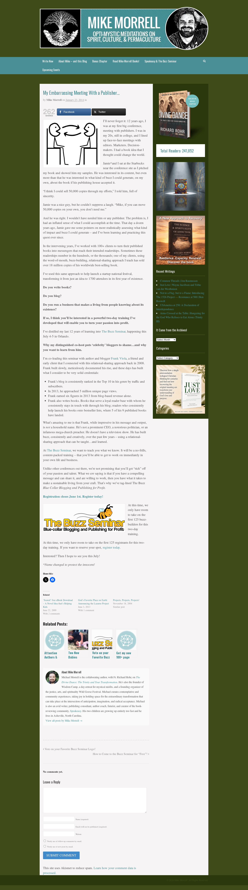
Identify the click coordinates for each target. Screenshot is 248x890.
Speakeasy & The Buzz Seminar (161, 61)
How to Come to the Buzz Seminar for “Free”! (120, 754)
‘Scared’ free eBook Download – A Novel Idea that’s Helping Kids (58, 603)
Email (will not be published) (91, 826)
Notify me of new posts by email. (60, 846)
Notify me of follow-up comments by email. (64, 841)
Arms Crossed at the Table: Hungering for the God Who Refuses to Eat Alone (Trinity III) (180, 317)
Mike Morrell (54, 100)
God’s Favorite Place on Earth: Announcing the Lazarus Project (93, 601)
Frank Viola (119, 358)
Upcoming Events (51, 70)
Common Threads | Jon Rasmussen (179, 280)
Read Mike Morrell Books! (126, 61)
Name (82, 819)
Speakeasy (75, 711)
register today (111, 547)
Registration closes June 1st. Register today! (73, 496)
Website (78, 834)
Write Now (47, 61)
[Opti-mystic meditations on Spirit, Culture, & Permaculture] (124, 48)
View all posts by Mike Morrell (64, 720)
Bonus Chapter (99, 61)
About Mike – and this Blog (73, 61)
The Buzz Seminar (114, 331)
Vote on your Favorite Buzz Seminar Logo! (69, 749)
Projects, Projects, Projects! (126, 600)
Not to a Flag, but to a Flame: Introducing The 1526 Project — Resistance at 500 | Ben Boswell (180, 297)
